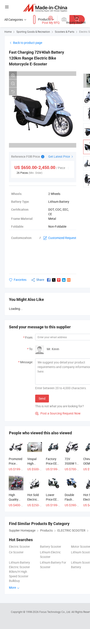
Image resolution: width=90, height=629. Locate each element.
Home (8, 31)
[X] (53, 280)
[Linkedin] (64, 280)
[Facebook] (48, 280)
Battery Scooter (50, 546)
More (13, 587)
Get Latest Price (59, 156)
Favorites (20, 280)
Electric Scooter (19, 546)
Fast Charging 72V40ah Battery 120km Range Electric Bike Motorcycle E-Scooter (36, 58)
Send (42, 398)
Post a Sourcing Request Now (58, 413)
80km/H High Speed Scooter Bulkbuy (18, 576)
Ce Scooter (16, 552)
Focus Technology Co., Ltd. (55, 612)
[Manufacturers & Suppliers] (45, 7)
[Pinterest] (59, 280)
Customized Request (62, 238)
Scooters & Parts (64, 31)
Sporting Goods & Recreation (33, 31)
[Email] (69, 280)
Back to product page (27, 43)
